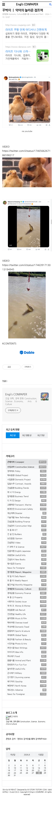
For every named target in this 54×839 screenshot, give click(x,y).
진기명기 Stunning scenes (26, 677)
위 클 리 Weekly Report (26, 580)
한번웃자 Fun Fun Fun (26, 664)
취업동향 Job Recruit (26, 610)
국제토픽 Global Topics (26, 635)
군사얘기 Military (26, 673)
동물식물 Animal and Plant (26, 660)
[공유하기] (13, 367)
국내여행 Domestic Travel (26, 626)
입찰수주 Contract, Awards (26, 483)
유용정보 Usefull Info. (26, 555)
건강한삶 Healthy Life (26, 614)
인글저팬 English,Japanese (26, 551)
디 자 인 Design (26, 500)
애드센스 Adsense (26, 690)
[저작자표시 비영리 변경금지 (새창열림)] (38, 367)
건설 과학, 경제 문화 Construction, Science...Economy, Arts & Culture (21, 401)
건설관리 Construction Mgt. (26, 525)
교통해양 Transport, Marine (26, 504)
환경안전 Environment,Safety (26, 509)
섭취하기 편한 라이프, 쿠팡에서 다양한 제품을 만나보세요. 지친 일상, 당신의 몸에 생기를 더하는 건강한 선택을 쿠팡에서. (27, 35)
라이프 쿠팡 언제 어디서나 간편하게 (26, 29)
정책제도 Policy (26, 471)
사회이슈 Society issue (26, 601)
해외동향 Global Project (26, 475)
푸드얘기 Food (26, 656)
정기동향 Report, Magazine (26, 572)
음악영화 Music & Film (26, 618)
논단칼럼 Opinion (26, 538)
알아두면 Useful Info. (26, 669)
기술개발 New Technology (26, 517)
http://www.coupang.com (17, 25)
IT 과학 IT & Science (26, 547)
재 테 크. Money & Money (26, 605)
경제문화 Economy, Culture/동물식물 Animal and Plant (22, 14)
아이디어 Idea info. (26, 652)
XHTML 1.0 (6, 792)
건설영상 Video (26, 542)
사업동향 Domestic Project (26, 479)
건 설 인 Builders (26, 534)
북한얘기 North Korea (26, 685)
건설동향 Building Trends (26, 488)
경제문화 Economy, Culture (26, 589)
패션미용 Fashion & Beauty (26, 639)
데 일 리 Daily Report (26, 576)
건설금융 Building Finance (26, 521)
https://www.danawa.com (18, 47)
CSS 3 (17, 792)
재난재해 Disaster (26, 513)
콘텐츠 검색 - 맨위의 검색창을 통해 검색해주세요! (26, 739)
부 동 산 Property (26, 597)
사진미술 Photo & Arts (26, 643)
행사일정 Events (26, 563)
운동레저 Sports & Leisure (26, 631)
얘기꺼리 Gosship (26, 681)
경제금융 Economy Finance (26, 593)
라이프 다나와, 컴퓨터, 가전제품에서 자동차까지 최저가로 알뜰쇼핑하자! (18, 57)
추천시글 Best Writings (26, 647)
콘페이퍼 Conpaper (26, 462)
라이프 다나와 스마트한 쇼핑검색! (18, 51)
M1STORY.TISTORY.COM (37, 790)
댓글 (4, 381)
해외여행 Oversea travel (26, 622)
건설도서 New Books (26, 559)
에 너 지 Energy (26, 492)
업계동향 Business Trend (26, 496)
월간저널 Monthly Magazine (26, 584)
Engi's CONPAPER (27, 4)
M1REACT (12, 790)
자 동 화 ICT (26, 530)
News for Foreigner (26, 568)
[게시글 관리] (17, 367)
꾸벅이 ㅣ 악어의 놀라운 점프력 (22, 10)
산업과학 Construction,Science (26, 467)
